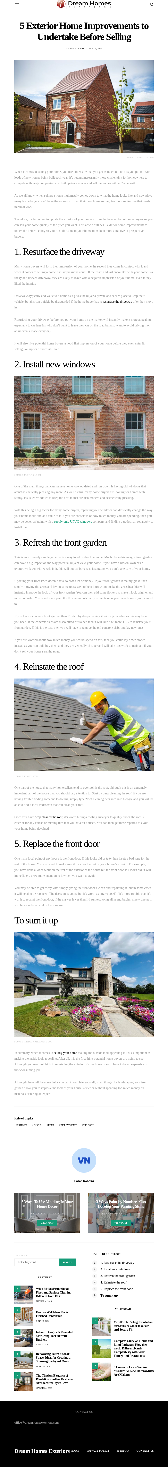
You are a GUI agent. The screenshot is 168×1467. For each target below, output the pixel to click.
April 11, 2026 (43, 1366)
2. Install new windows (115, 1269)
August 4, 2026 (44, 1301)
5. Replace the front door (116, 1289)
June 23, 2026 (42, 1321)
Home (51, 1125)
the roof (88, 1125)
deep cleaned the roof (48, 817)
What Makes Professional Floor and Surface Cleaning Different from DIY (53, 1292)
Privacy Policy (98, 1450)
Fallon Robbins (75, 49)
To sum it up (109, 1295)
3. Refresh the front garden (117, 1276)
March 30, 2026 (44, 1388)
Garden (38, 1125)
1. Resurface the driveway (117, 1262)
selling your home (65, 1053)
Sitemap (123, 1450)
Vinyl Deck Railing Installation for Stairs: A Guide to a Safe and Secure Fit (133, 1325)
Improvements (68, 1125)
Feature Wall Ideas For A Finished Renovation (52, 1314)
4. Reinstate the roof (113, 1282)
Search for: (21, 1255)
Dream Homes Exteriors (42, 1451)
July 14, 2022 (58, 1213)
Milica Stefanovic (112, 1213)
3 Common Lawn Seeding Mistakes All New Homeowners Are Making (134, 1370)
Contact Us (145, 1450)
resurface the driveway (117, 301)
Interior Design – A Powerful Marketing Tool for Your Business (54, 1335)
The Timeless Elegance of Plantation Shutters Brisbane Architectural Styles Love (54, 1379)
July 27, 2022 (133, 1213)
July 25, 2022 (95, 49)
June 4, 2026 (42, 1345)
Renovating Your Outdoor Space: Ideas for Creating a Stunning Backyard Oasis (53, 1357)
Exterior (22, 1125)
